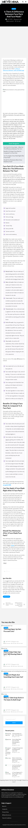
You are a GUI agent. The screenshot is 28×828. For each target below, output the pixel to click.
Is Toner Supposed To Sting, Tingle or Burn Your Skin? (17, 774)
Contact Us (4, 809)
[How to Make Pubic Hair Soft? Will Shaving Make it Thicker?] (4, 648)
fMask (5, 563)
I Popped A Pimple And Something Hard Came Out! (13, 676)
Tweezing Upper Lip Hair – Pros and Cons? (13, 630)
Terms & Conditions (6, 818)
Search (14, 722)
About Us (4, 806)
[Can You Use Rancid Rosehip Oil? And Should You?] (8, 766)
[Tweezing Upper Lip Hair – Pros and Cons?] (6, 625)
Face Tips (13, 8)
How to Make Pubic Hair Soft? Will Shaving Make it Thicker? (13, 654)
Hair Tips (6, 650)
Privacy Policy (5, 812)
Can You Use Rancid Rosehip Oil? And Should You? (16, 766)
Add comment (11, 21)
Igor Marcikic (10, 19)
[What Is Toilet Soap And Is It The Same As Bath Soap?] (4, 694)
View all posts (6, 596)
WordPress (24, 824)
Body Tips (6, 696)
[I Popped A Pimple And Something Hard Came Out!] (13, 671)
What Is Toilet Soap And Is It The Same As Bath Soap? (14, 699)
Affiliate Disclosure (6, 815)
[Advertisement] (14, 42)
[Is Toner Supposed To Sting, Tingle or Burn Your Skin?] (8, 773)
